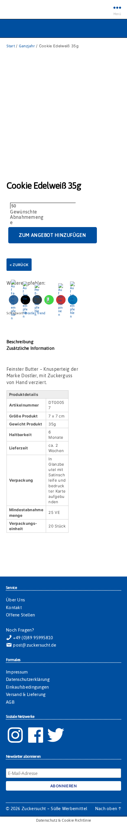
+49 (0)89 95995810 (32, 637)
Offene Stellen (20, 614)
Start (10, 46)
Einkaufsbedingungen (27, 686)
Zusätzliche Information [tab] (30, 348)
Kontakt (14, 607)
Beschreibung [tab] (20, 341)
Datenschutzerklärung (28, 679)
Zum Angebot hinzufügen (52, 235)
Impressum (17, 671)
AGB (10, 702)
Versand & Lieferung (26, 694)
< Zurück (19, 265)
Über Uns (15, 599)
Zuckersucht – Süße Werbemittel (54, 808)
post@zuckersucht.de (34, 644)
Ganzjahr (27, 46)
